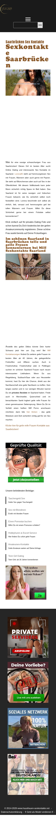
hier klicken (32, 412)
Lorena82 (19, 174)
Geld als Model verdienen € (40, 812)
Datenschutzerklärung (11, 812)
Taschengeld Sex (16, 498)
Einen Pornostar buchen (20, 521)
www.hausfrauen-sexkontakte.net (33, 808)
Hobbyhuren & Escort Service (22, 533)
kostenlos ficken (28, 816)
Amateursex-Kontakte (18, 544)
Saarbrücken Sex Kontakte (25, 42)
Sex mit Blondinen (17, 510)
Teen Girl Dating (16, 556)
